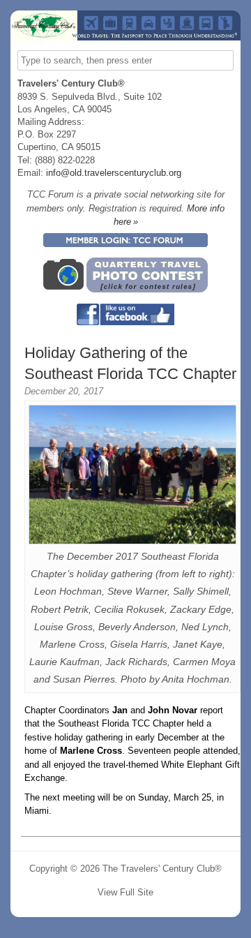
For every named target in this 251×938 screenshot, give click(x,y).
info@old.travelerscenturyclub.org (113, 173)
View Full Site (125, 892)
